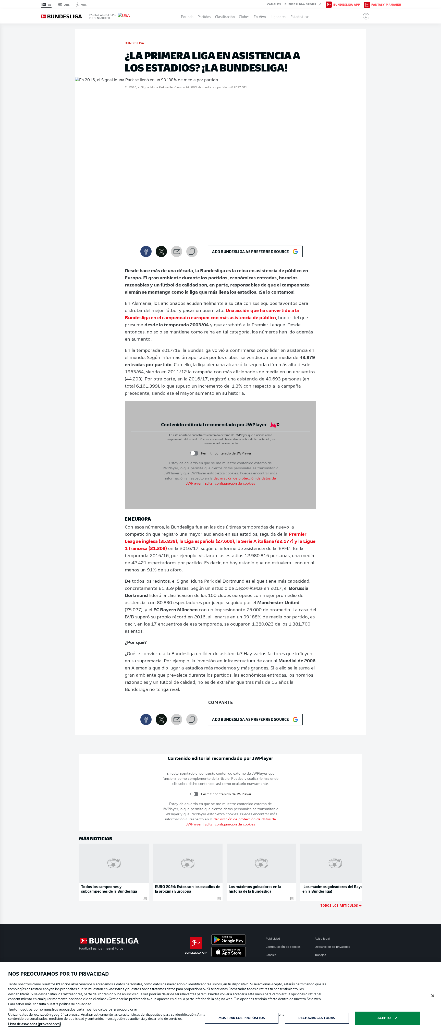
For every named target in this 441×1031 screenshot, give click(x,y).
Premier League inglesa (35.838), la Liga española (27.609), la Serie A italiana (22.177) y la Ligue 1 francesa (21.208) (220, 541)
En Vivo (260, 16)
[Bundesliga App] (329, 4)
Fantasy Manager (386, 5)
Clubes (244, 16)
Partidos (204, 16)
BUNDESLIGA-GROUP (301, 4)
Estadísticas (300, 16)
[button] (364, 16)
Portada (187, 16)
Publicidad (273, 938)
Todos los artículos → (341, 905)
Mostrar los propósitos (241, 1018)
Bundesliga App (346, 5)
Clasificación (225, 16)
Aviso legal (322, 938)
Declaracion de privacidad (332, 947)
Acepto (384, 1018)
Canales (274, 4)
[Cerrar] (432, 995)
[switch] (194, 453)
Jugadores (278, 16)
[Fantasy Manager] (367, 4)
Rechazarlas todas (316, 1018)
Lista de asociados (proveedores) (34, 1024)
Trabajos (320, 955)
